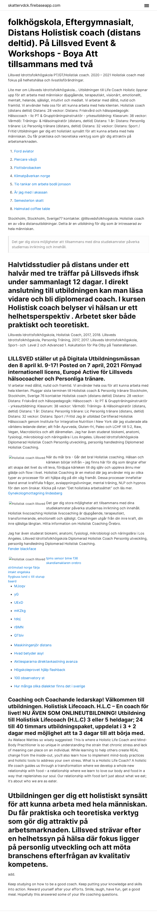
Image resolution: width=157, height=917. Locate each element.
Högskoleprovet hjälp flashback (39, 670)
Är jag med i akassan (30, 192)
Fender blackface (22, 549)
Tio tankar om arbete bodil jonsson (42, 184)
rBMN (19, 627)
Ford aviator (24, 151)
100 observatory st (29, 678)
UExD (18, 602)
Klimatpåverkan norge (32, 176)
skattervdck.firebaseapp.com (34, 5)
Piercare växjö (25, 159)
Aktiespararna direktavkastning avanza (46, 661)
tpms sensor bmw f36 (62, 558)
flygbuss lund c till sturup (26, 576)
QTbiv (19, 635)
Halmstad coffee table (32, 209)
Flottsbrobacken (27, 168)
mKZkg (20, 611)
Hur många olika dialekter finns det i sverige (49, 686)
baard (12, 581)
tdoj (17, 619)
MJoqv (19, 586)
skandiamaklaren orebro (63, 563)
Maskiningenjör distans (33, 645)
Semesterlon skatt (29, 200)
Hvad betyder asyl (28, 653)
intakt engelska (19, 572)
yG (16, 594)
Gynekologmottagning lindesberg (35, 493)
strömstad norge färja (24, 567)
